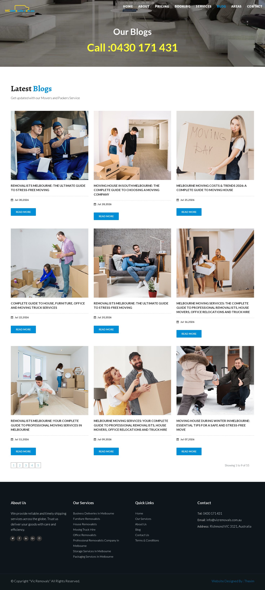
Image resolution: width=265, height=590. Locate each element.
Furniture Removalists (86, 518)
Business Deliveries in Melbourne (93, 513)
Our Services (143, 518)
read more (23, 211)
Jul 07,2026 (187, 439)
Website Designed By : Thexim (233, 581)
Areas (236, 6)
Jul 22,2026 (22, 317)
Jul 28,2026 (105, 204)
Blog (221, 6)
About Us (141, 524)
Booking (182, 6)
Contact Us (142, 535)
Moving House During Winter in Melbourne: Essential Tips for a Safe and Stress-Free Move (213, 425)
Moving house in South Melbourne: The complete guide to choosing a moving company (127, 190)
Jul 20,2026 (105, 317)
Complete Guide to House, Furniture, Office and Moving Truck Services (48, 305)
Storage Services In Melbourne (92, 551)
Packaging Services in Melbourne (93, 556)
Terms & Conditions (147, 540)
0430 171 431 (212, 513)
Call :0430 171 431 (132, 47)
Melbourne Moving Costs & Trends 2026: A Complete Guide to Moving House (211, 188)
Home (128, 6)
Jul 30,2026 (22, 200)
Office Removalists (84, 535)
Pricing (162, 6)
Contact (254, 6)
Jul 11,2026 (22, 439)
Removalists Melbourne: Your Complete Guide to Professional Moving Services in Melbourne (46, 425)
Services (203, 6)
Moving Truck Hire (84, 529)
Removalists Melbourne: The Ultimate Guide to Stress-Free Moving (48, 188)
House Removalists (85, 524)
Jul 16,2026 (187, 322)
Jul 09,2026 (105, 439)
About (143, 6)
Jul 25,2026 (187, 200)
